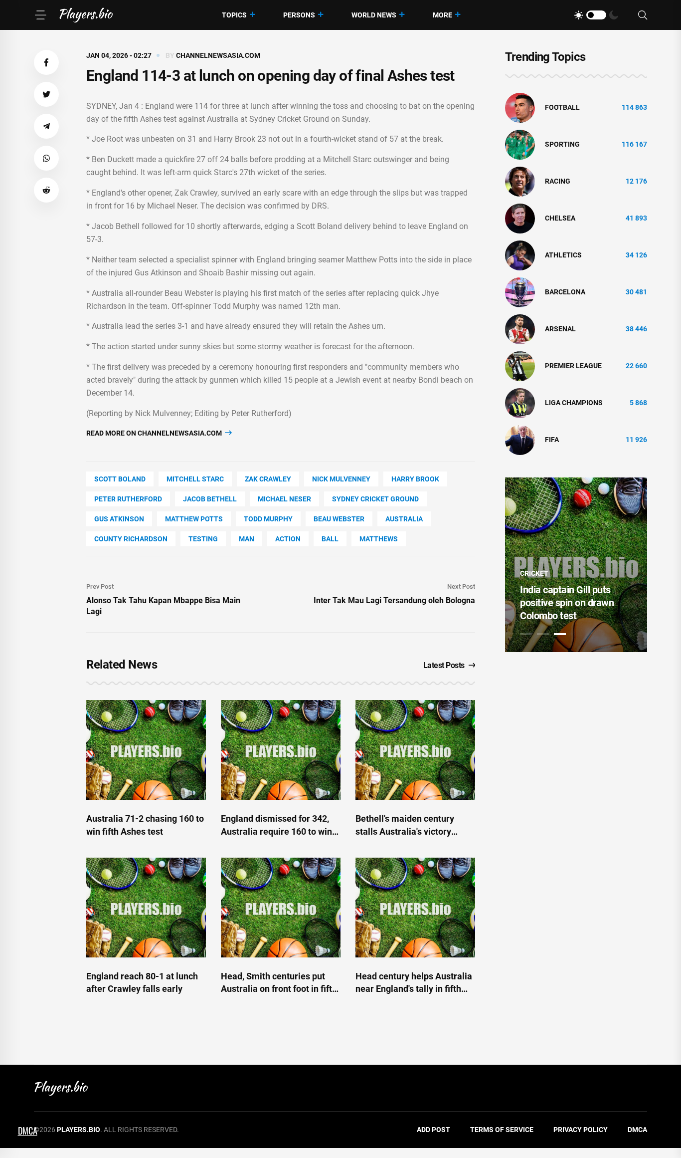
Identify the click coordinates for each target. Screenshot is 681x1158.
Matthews (378, 539)
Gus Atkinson (119, 519)
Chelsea (560, 218)
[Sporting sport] (520, 144)
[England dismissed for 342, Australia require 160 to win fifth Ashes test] (280, 750)
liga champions (574, 403)
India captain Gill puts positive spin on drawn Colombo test (567, 603)
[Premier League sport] (520, 366)
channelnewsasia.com (218, 55)
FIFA (552, 440)
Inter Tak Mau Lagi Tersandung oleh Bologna (394, 600)
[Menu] (40, 14)
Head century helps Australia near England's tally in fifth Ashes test (413, 988)
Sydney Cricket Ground (375, 499)
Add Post (433, 1130)
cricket (534, 573)
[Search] (642, 15)
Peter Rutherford (128, 499)
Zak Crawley (268, 479)
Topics (234, 15)
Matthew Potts (194, 519)
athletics (563, 255)
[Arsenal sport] (520, 329)
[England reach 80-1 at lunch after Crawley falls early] (146, 907)
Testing (203, 539)
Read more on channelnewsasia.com (154, 433)
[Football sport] (520, 107)
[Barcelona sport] (520, 292)
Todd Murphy (268, 519)
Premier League (573, 366)
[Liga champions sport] (520, 403)
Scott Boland (120, 479)
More (442, 15)
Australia (404, 519)
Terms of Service (501, 1130)
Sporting (562, 144)
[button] (46, 62)
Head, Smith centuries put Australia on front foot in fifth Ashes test (279, 988)
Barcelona (565, 292)
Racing (557, 181)
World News (373, 15)
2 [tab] (543, 634)
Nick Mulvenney (341, 479)
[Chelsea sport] (520, 218)
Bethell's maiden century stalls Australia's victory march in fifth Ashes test (404, 831)
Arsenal (560, 329)
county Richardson (131, 539)
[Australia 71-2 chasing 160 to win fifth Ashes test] (146, 750)
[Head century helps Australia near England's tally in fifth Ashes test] (415, 907)
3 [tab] (560, 634)
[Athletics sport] (520, 255)
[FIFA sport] (520, 440)
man (246, 539)
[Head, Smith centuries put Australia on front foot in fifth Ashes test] (280, 907)
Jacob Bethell (210, 499)
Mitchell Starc (195, 479)
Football (562, 107)
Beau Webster (339, 519)
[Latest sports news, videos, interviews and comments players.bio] (86, 15)
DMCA (637, 1130)
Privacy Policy (580, 1130)
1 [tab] (526, 634)
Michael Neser (284, 499)
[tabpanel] (576, 564)
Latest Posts (444, 665)
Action (288, 539)
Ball (330, 539)
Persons (299, 15)
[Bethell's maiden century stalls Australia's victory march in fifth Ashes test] (415, 750)
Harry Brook (415, 479)
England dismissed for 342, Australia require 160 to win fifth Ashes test (276, 831)
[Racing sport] (520, 181)
